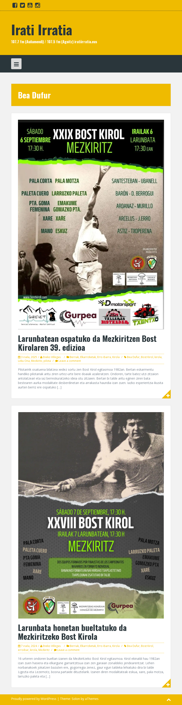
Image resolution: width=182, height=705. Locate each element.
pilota (47, 361)
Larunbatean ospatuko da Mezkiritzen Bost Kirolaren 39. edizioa (87, 342)
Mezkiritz (36, 361)
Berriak (74, 357)
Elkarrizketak (88, 357)
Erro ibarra (104, 357)
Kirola (116, 357)
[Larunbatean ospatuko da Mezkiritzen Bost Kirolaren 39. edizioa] (91, 224)
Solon (76, 699)
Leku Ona (24, 361)
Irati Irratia (41, 29)
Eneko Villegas (52, 357)
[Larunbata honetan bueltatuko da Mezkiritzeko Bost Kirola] (91, 515)
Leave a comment (70, 361)
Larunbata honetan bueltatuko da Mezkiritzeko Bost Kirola (72, 631)
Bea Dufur (133, 357)
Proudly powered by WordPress (33, 699)
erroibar (23, 650)
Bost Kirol (147, 357)
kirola (158, 357)
